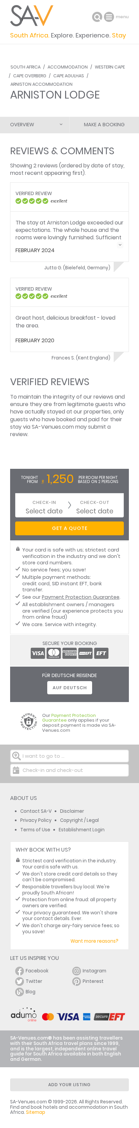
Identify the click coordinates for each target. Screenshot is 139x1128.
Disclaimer (72, 811)
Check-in (44, 502)
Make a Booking (104, 124)
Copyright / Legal (79, 820)
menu (110, 17)
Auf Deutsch (70, 687)
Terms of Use (35, 830)
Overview (22, 124)
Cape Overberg (29, 76)
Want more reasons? (94, 941)
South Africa (25, 67)
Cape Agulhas (68, 76)
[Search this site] (97, 17)
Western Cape (110, 67)
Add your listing (69, 1084)
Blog (30, 992)
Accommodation (68, 67)
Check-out (95, 502)
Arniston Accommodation (41, 84)
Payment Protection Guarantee (80, 597)
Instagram (94, 971)
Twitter (34, 981)
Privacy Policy (36, 820)
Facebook (37, 971)
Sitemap (35, 1112)
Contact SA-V (36, 811)
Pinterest (93, 981)
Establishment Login (82, 830)
